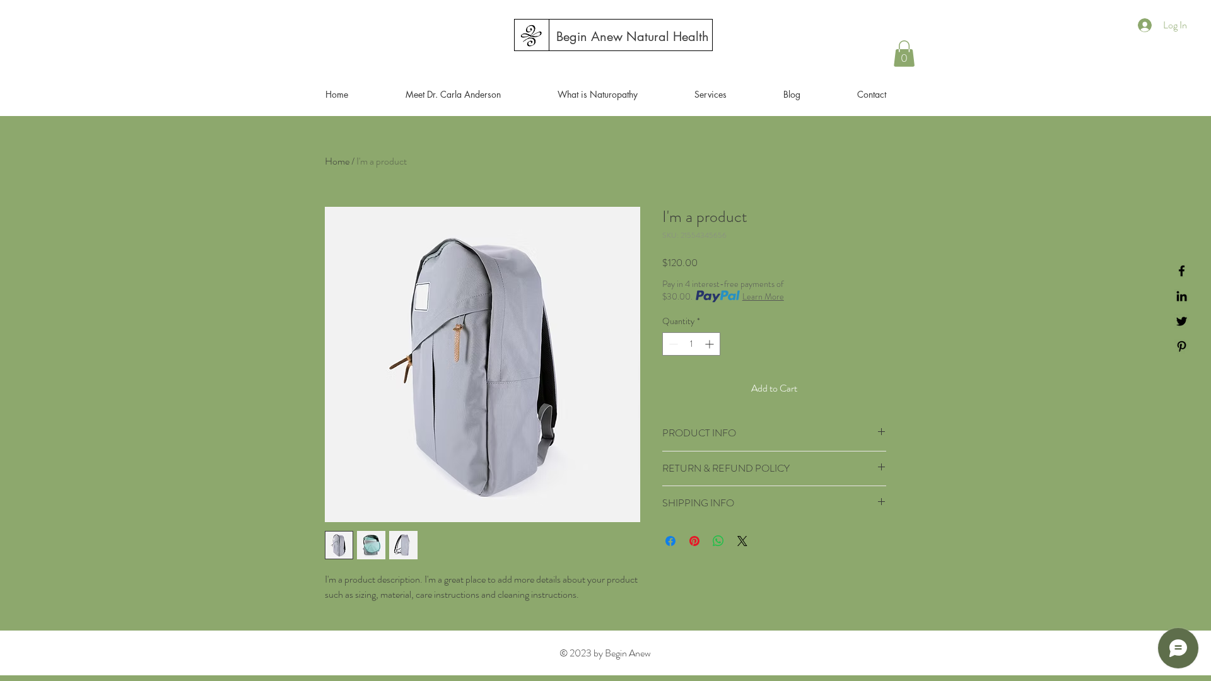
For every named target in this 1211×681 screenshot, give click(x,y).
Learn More (763, 296)
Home (337, 161)
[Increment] (710, 344)
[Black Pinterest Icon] (1181, 346)
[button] (904, 53)
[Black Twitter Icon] (1181, 321)
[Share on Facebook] (670, 541)
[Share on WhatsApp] (718, 541)
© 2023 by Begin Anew (605, 653)
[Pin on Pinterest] (694, 541)
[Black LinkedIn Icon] (1181, 296)
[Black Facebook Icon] (1181, 271)
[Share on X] (742, 541)
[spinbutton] (691, 344)
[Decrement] (672, 344)
